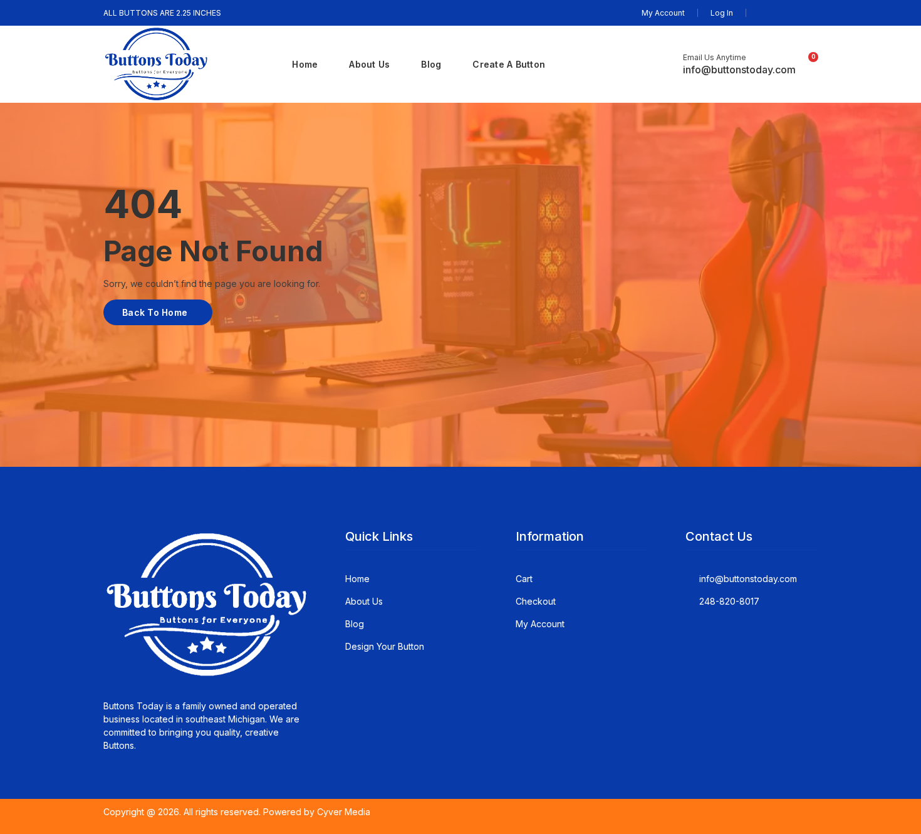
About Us (369, 64)
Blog (431, 64)
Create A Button (508, 64)
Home (305, 64)
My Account (663, 13)
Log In (721, 13)
